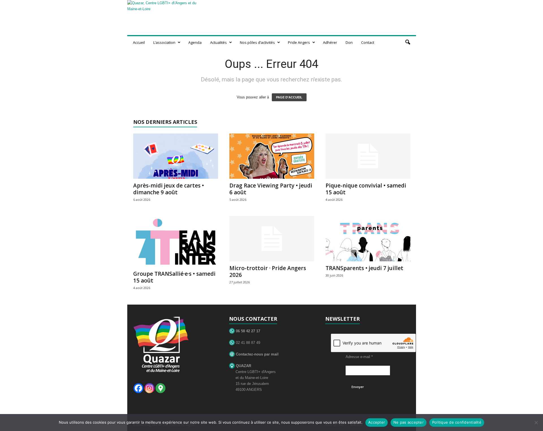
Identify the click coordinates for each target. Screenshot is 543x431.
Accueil (139, 42)
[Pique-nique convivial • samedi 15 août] (368, 156)
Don (349, 42)
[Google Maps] (160, 388)
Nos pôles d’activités (257, 42)
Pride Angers (299, 42)
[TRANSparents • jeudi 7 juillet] (368, 238)
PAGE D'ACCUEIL (289, 97)
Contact (367, 42)
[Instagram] (149, 388)
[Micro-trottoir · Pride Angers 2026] (271, 238)
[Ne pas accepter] (536, 422)
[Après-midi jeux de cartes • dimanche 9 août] (175, 156)
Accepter (376, 422)
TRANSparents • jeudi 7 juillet (364, 268)
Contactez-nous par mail (257, 354)
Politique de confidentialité (456, 422)
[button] (407, 42)
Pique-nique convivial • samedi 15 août (366, 189)
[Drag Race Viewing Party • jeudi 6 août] (271, 156)
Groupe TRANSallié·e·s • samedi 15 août (174, 277)
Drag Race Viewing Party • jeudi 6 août (270, 189)
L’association (164, 42)
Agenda (195, 42)
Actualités (218, 42)
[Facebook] (138, 388)
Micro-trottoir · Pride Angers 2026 (267, 271)
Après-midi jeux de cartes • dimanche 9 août (168, 189)
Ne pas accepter (408, 422)
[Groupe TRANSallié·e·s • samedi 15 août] (175, 241)
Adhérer (330, 42)
